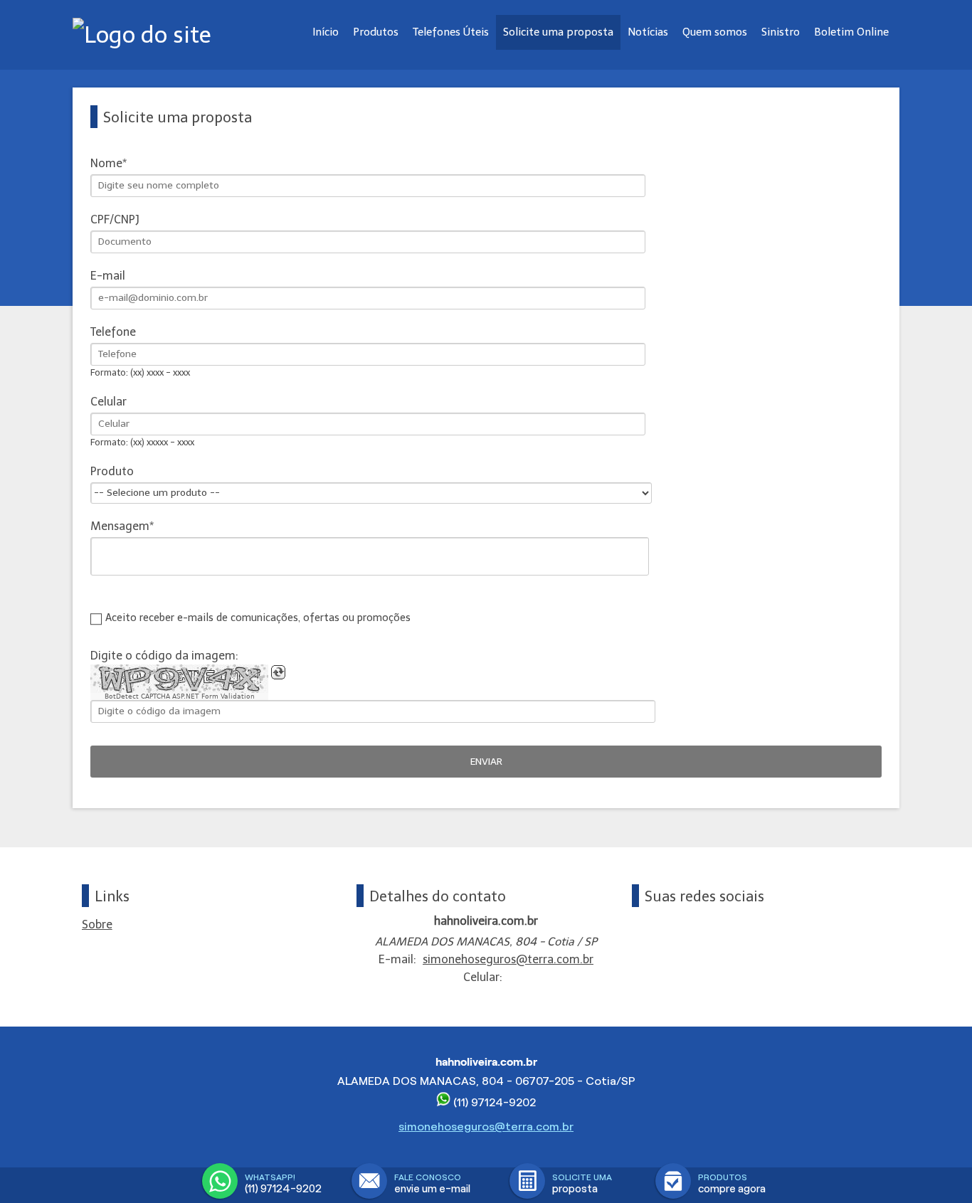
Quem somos (714, 32)
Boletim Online (851, 32)
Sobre (97, 924)
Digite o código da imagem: (164, 655)
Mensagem (119, 526)
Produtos (375, 32)
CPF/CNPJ (114, 219)
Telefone (113, 332)
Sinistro (780, 32)
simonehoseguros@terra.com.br (508, 959)
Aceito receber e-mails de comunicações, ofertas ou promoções (258, 617)
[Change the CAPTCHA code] (278, 672)
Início (325, 32)
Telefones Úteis (451, 32)
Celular (108, 401)
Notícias (648, 32)
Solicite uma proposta (558, 32)
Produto (112, 471)
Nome (106, 163)
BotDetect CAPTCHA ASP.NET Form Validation (180, 696)
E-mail (107, 275)
